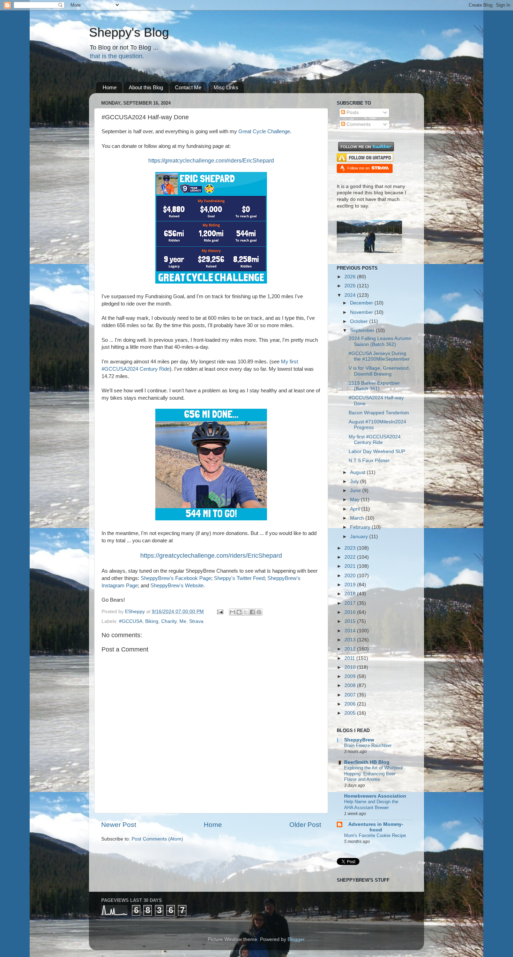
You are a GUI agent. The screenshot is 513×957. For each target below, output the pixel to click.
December (362, 303)
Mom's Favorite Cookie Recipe (375, 835)
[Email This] (232, 612)
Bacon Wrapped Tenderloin (379, 412)
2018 (350, 593)
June (356, 490)
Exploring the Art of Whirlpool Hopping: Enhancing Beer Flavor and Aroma (373, 773)
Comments (358, 124)
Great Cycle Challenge (264, 131)
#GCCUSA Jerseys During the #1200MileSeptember (379, 356)
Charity (169, 621)
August (358, 472)
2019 (350, 584)
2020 (350, 575)
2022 (350, 557)
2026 (350, 276)
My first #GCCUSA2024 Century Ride (375, 439)
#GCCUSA (130, 621)
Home (110, 87)
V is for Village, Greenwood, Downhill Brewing (379, 371)
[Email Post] (220, 611)
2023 (350, 548)
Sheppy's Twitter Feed (239, 578)
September (363, 330)
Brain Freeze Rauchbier (368, 745)
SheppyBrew (359, 740)
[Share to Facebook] (252, 612)
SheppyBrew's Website (176, 585)
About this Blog (146, 87)
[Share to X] (245, 612)
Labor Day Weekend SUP (377, 451)
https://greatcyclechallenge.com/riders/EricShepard (211, 555)
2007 (350, 695)
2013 (350, 639)
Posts (352, 112)
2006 (350, 704)
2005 (350, 713)
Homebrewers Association (375, 796)
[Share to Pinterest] (258, 612)
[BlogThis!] (239, 612)
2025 (350, 285)
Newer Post (118, 824)
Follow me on (359, 168)
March (357, 518)
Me (182, 621)
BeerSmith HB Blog (366, 762)
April (355, 509)
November (362, 312)
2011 (350, 658)
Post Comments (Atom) (157, 839)
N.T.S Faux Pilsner (369, 460)
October (359, 321)
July (355, 481)
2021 (350, 566)
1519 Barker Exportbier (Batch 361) (374, 385)
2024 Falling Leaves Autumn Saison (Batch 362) (380, 341)
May (355, 499)
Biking (151, 621)
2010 (350, 667)
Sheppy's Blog (129, 32)
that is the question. (117, 56)
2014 (350, 630)
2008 (350, 685)
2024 (350, 295)
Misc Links (226, 87)
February (361, 527)
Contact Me (188, 87)
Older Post (305, 824)
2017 (350, 603)
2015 (350, 621)
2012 (350, 648)
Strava (196, 621)
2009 (350, 676)
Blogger (296, 939)
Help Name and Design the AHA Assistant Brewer (371, 804)
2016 (350, 612)
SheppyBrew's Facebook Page (176, 578)
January (359, 536)
